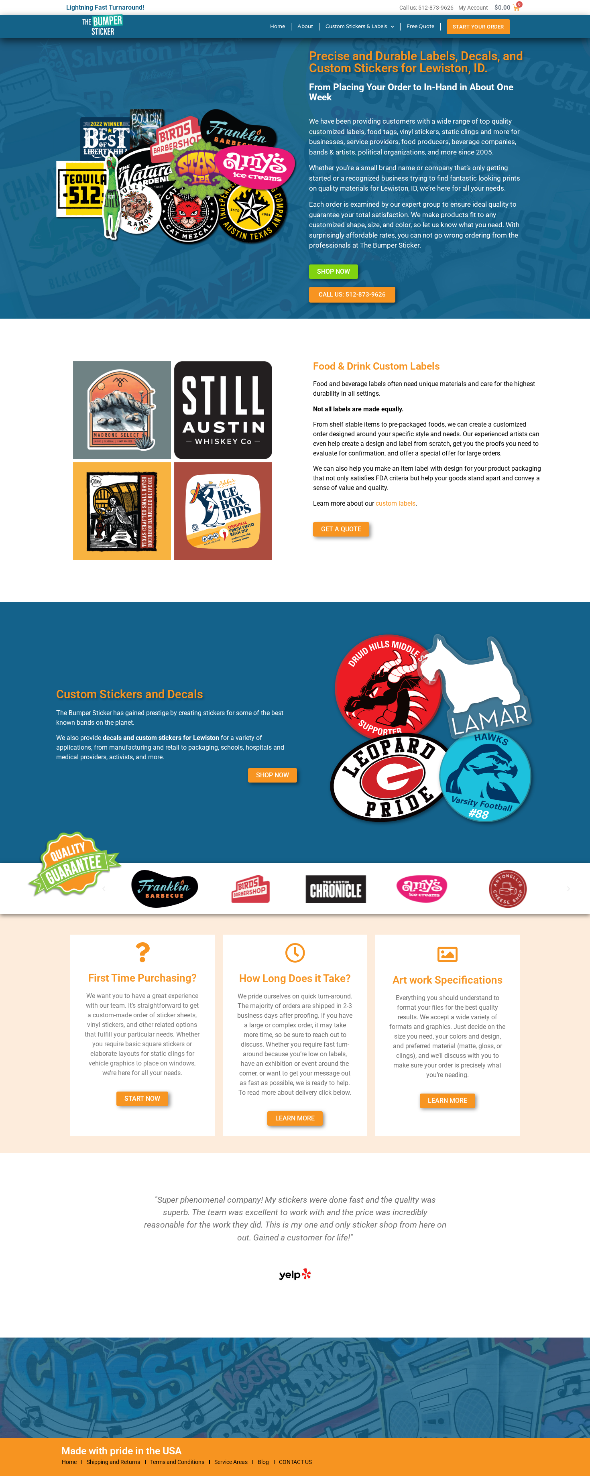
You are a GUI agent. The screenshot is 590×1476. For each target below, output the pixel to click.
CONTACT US (295, 1462)
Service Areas (231, 1462)
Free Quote (420, 26)
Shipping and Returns (113, 1462)
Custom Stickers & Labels (356, 26)
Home (277, 26)
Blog (263, 1462)
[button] (568, 888)
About (305, 26)
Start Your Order (478, 27)
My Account (473, 7)
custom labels (395, 503)
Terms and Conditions (177, 1462)
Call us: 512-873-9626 (426, 7)
